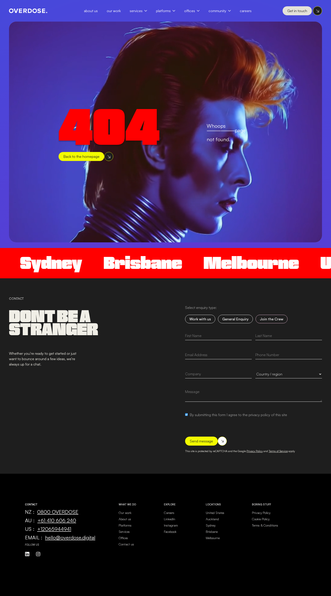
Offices (189, 11)
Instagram (171, 525)
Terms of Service (278, 451)
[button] (141, 11)
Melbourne (231, 263)
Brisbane (123, 263)
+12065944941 (54, 529)
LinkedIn (169, 519)
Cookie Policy (261, 519)
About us (125, 519)
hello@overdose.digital (70, 537)
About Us (91, 11)
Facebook (170, 531)
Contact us (126, 544)
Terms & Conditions (265, 525)
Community (217, 11)
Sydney (210, 525)
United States (215, 513)
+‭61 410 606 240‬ (56, 520)
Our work (125, 513)
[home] (28, 10)
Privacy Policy (255, 451)
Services (136, 11)
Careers (246, 11)
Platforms (163, 11)
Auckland (212, 519)
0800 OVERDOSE (57, 512)
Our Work (114, 11)
